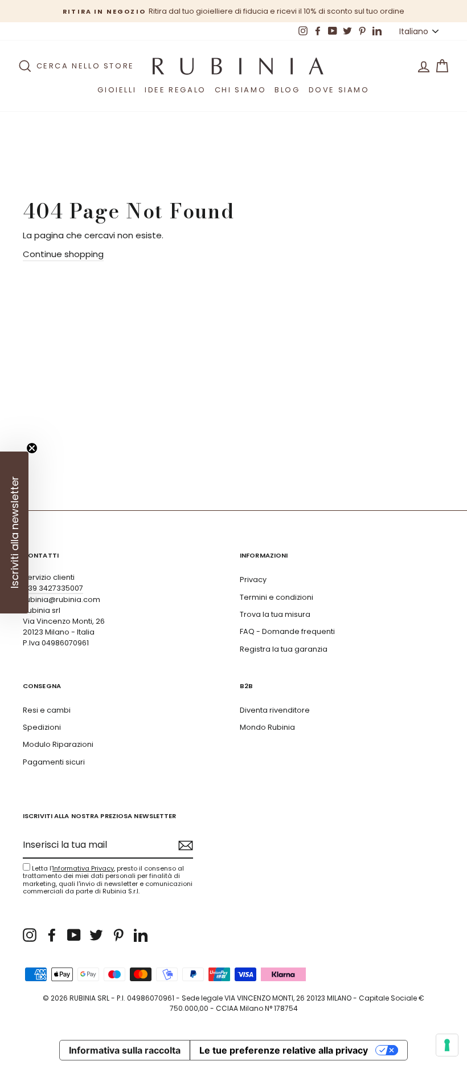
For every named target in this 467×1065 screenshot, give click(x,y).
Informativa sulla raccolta (125, 1050)
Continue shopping (63, 254)
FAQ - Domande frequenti (287, 631)
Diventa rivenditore (275, 710)
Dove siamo (339, 89)
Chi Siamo (240, 89)
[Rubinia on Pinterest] (118, 935)
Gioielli (116, 89)
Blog (287, 89)
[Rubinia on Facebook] (52, 935)
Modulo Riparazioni (58, 744)
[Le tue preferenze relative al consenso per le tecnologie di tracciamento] (447, 1045)
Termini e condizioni (276, 597)
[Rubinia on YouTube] (74, 935)
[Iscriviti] (185, 845)
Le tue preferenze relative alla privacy (283, 1050)
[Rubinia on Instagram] (29, 935)
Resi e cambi (47, 710)
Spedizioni (42, 727)
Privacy (253, 579)
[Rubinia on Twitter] (96, 935)
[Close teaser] (32, 448)
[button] (14, 532)
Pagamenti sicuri (54, 762)
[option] (233, 11)
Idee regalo (175, 89)
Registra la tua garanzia (283, 649)
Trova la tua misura (275, 614)
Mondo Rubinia (267, 727)
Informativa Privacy (83, 868)
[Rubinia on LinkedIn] (141, 935)
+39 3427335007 (53, 588)
